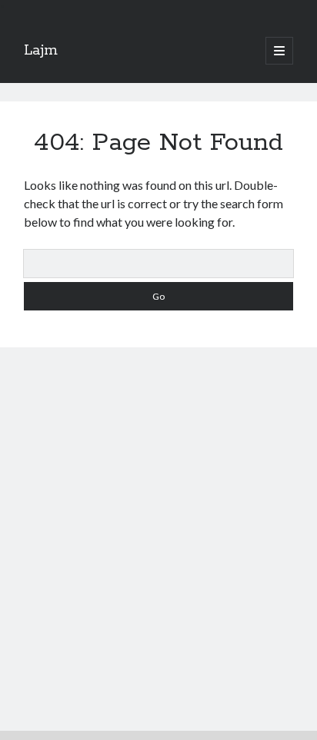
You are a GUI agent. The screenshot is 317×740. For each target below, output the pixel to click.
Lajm (41, 50)
